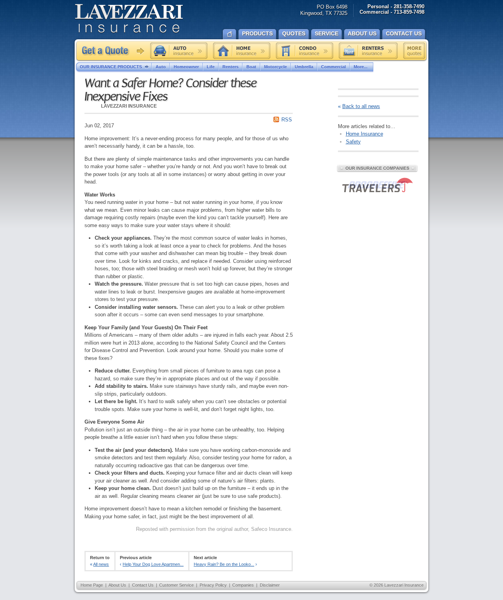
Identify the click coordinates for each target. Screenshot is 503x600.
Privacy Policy (213, 585)
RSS (286, 120)
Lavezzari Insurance (129, 18)
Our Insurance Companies (377, 168)
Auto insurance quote (178, 50)
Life (211, 66)
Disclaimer (270, 585)
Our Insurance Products (111, 66)
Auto (161, 66)
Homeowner (186, 66)
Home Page (92, 585)
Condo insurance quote (304, 50)
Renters (230, 66)
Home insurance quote (241, 50)
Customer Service (176, 585)
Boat (251, 66)
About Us (117, 585)
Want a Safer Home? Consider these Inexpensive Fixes (170, 90)
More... (360, 66)
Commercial (333, 66)
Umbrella (304, 66)
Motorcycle (275, 66)
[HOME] (229, 33)
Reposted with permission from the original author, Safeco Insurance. (214, 529)
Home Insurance (364, 134)
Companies (243, 585)
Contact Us (143, 585)
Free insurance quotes (414, 50)
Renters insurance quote (368, 50)
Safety (353, 142)
